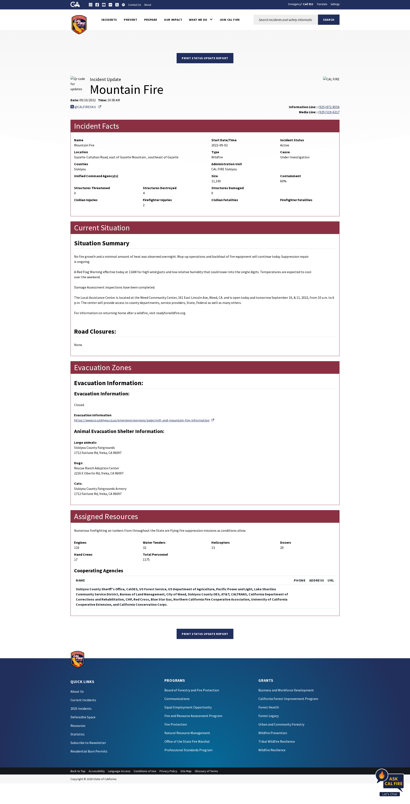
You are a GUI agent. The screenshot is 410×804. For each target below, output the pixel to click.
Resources (77, 725)
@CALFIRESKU (87, 107)
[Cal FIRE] (79, 24)
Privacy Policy (168, 771)
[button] (201, 19)
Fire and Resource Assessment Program (193, 716)
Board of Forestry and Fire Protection (191, 690)
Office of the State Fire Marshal (187, 741)
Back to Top (77, 771)
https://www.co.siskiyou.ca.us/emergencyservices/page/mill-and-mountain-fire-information (144, 420)
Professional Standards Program (188, 750)
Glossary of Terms (206, 771)
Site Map (186, 771)
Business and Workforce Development (286, 690)
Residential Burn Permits (88, 751)
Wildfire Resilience (272, 750)
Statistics (77, 734)
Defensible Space (82, 717)
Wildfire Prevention (272, 733)
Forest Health (268, 707)
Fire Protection (175, 724)
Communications (177, 699)
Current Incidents (83, 700)
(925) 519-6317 (329, 112)
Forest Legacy (268, 716)
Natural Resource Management (187, 733)
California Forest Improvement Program (288, 699)
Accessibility (97, 771)
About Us (77, 691)
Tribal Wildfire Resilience (276, 741)
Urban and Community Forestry (281, 724)
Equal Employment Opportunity (188, 707)
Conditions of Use (145, 771)
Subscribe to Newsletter (88, 743)
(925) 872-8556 (329, 107)
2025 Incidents (81, 708)
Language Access (119, 771)
